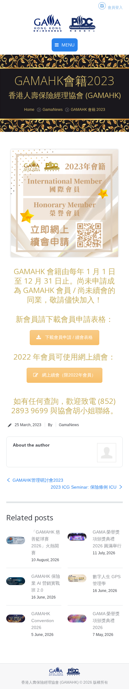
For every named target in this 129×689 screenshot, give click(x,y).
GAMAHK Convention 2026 (42, 620)
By (50, 425)
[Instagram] (102, 6)
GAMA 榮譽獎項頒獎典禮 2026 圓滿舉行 (107, 538)
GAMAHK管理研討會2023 (38, 480)
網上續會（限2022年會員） (69, 374)
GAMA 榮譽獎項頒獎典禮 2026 (106, 620)
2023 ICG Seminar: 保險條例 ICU (83, 487)
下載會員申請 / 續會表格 (69, 337)
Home (29, 109)
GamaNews (53, 109)
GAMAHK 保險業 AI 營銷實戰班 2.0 (45, 583)
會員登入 (115, 7)
